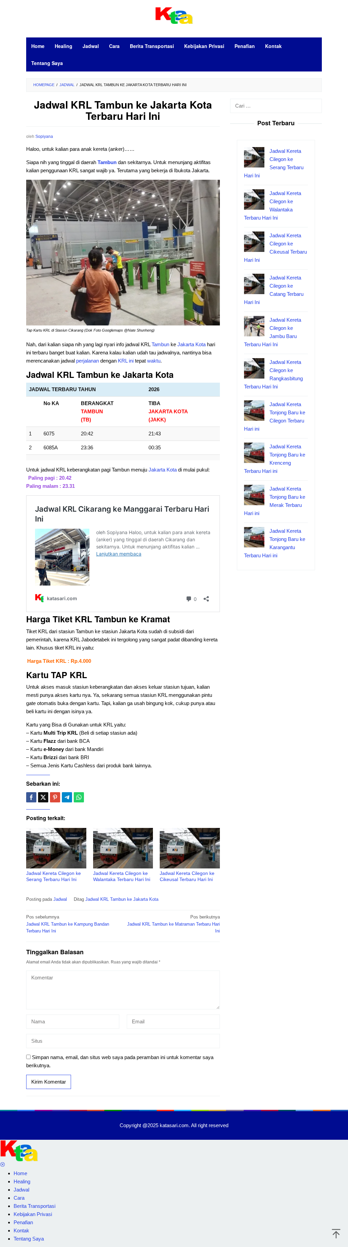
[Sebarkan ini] (31, 797)
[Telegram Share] (67, 797)
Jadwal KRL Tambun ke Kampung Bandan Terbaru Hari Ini (67, 924)
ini (131, 361)
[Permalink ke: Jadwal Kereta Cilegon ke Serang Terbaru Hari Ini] (56, 848)
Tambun (108, 162)
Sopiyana (44, 136)
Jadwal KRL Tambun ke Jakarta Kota (121, 899)
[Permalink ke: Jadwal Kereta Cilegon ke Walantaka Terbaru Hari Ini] (123, 848)
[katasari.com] (174, 15)
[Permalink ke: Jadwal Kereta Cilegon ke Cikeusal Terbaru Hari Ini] (190, 848)
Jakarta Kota (191, 344)
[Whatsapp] (79, 797)
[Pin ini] (55, 797)
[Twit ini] (43, 797)
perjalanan (87, 361)
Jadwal (60, 899)
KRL (122, 361)
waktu (153, 361)
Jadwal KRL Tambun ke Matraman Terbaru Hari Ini (173, 924)
